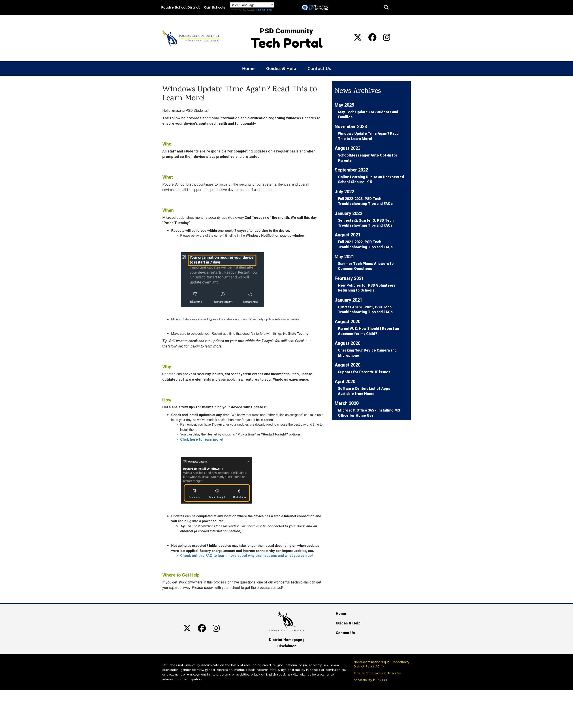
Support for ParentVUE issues (364, 372)
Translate (264, 10)
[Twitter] (358, 39)
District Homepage (285, 640)
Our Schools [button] (214, 7)
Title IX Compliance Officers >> (377, 673)
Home (248, 68)
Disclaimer (286, 646)
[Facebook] (372, 39)
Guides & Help (281, 68)
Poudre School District (180, 7)
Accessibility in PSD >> (371, 680)
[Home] (190, 38)
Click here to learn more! (201, 439)
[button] (386, 7)
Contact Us (319, 68)
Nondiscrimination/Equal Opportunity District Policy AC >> (381, 664)
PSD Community (286, 31)
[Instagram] (386, 39)
